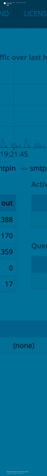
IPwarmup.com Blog (11, 2)
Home (8, 3)
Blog (10, 3)
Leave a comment (22, 473)
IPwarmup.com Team (9, 473)
